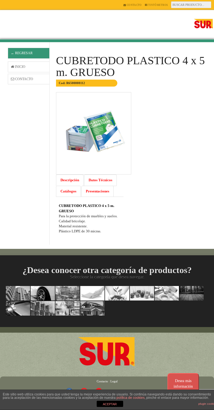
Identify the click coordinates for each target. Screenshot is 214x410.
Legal (114, 381)
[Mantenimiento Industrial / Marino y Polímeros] (67, 293)
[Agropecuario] (117, 293)
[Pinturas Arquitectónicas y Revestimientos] (18, 293)
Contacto (134, 5)
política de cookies (130, 398)
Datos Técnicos (100, 180)
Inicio (19, 67)
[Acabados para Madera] (191, 293)
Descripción (69, 180)
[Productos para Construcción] (42, 308)
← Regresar (22, 53)
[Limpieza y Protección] (92, 293)
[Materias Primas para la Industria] (142, 293)
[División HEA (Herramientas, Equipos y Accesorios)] (166, 293)
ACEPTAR (110, 404)
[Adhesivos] (18, 308)
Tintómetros (158, 5)
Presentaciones (97, 191)
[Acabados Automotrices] (42, 293)
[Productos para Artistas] (67, 308)
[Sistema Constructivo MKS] (92, 308)
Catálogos (68, 191)
